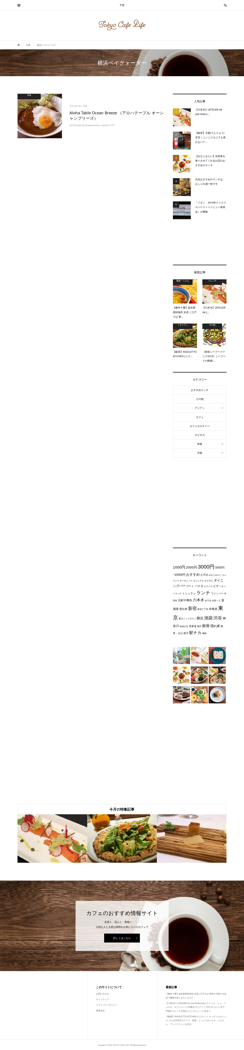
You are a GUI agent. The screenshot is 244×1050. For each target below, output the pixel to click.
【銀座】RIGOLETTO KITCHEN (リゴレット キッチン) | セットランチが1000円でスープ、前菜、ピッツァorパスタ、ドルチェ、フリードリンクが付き (196, 1020)
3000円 (206, 567)
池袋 (208, 617)
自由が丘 (184, 626)
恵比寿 (183, 608)
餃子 (186, 633)
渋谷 (217, 618)
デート (190, 586)
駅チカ (195, 632)
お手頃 (204, 574)
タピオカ (200, 435)
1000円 (179, 567)
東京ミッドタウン (187, 618)
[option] (52, 838)
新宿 (192, 608)
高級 (204, 633)
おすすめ (193, 574)
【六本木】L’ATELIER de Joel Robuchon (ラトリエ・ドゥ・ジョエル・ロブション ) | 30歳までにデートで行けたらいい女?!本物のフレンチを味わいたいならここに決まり (196, 1007)
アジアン (200, 408)
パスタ (199, 586)
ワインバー (217, 593)
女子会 (208, 600)
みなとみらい (215, 575)
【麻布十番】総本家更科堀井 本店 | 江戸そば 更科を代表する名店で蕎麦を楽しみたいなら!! (196, 996)
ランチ (203, 592)
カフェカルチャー (200, 426)
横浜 (200, 618)
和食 (199, 443)
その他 (199, 399)
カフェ (199, 417)
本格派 (213, 608)
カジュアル (198, 580)
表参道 (192, 626)
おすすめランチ (199, 390)
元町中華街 (185, 600)
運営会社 (100, 1010)
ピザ (216, 586)
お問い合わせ (102, 994)
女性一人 (216, 600)
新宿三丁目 (202, 609)
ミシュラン (189, 593)
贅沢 (199, 626)
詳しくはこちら (122, 938)
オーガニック (186, 580)
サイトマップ (102, 999)
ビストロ (208, 586)
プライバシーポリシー (107, 1005)
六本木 (198, 600)
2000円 (191, 567)
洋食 (199, 452)
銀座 (206, 626)
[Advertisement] (199, 242)
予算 (122, 5)
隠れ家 (215, 626)
